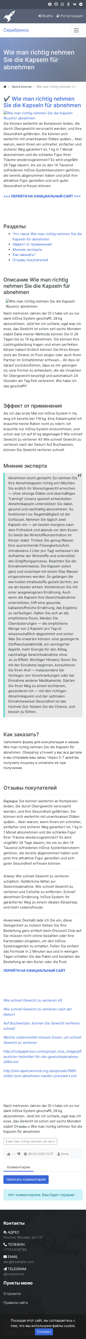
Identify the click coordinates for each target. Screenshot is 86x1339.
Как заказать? (24, 254)
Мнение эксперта (27, 249)
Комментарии (18, 1167)
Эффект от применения (32, 244)
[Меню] (76, 30)
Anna (65, 1154)
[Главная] (4, 86)
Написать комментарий (26, 1179)
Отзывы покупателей (30, 260)
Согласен (44, 1331)
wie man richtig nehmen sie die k (31, 1141)
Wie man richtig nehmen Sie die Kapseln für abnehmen (42, 102)
